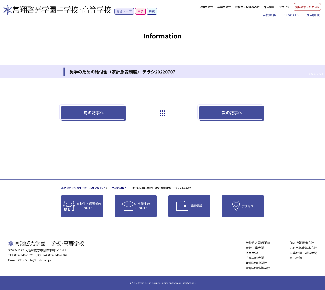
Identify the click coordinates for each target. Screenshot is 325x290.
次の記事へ (232, 112)
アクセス (284, 7)
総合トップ (124, 11)
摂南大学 (252, 253)
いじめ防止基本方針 (303, 247)
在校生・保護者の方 (247, 7)
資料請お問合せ (307, 7)
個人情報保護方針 (302, 242)
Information (118, 187)
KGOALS (291, 15)
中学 (140, 11)
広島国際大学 (255, 257)
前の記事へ (93, 112)
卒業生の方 (224, 7)
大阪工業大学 (255, 247)
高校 (152, 11)
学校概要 (269, 15)
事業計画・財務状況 (303, 253)
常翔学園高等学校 (258, 268)
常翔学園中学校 (256, 263)
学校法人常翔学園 (258, 242)
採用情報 (269, 7)
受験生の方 (206, 7)
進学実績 (313, 15)
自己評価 (296, 257)
